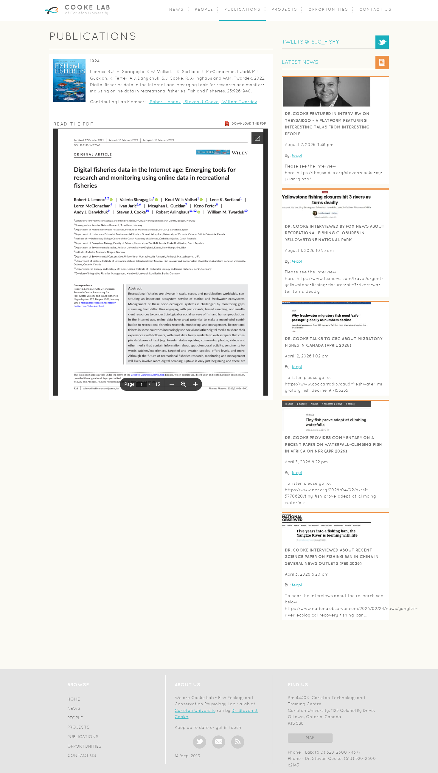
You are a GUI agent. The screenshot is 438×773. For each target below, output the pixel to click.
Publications (242, 10)
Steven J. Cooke (201, 102)
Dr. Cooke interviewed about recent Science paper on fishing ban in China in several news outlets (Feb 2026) (332, 557)
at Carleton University (86, 13)
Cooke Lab (87, 7)
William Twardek (239, 102)
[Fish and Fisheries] (69, 80)
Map (310, 738)
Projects (284, 10)
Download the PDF (249, 123)
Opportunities (328, 10)
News (176, 10)
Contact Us (375, 10)
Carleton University (195, 711)
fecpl (297, 156)
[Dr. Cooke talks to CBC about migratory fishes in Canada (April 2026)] (326, 331)
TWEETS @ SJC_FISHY (310, 42)
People (204, 10)
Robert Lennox (165, 102)
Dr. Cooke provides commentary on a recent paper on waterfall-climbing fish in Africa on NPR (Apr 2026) (333, 444)
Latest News (300, 62)
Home (73, 699)
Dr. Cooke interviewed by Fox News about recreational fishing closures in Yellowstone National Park (334, 233)
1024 (95, 61)
